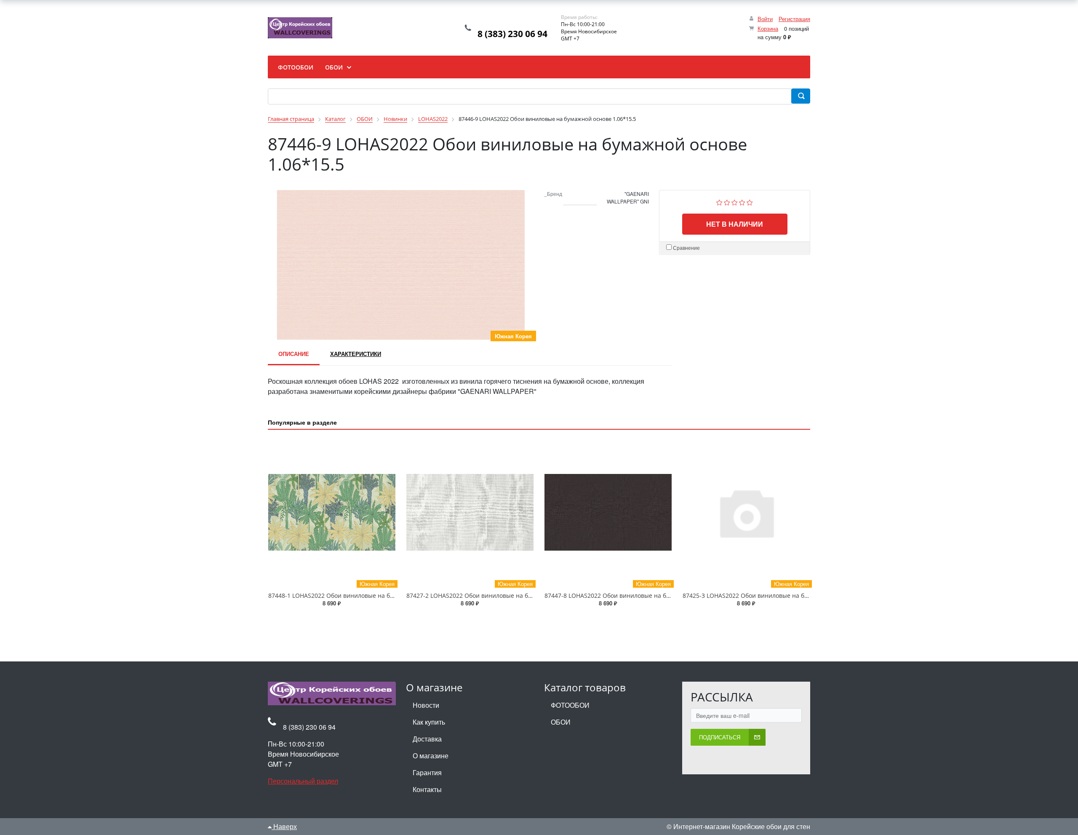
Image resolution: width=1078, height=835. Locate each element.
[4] (742, 201)
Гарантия (427, 772)
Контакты (427, 789)
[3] (734, 201)
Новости (426, 705)
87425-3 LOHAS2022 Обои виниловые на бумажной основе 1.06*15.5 (782, 595)
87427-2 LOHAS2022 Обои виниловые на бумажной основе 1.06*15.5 (505, 595)
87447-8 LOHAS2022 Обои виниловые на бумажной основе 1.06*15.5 (643, 595)
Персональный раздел (303, 781)
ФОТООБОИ (570, 705)
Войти (765, 19)
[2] (727, 201)
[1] (719, 201)
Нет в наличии (734, 224)
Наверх (284, 826)
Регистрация (794, 19)
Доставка (427, 739)
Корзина (768, 28)
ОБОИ (561, 722)
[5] (750, 201)
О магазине (430, 755)
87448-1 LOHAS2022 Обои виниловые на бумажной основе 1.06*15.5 (367, 595)
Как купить (429, 722)
